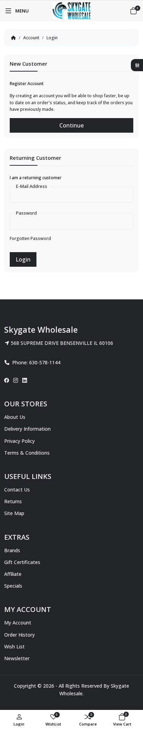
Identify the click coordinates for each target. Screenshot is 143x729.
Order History (19, 634)
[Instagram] (15, 380)
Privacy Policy (19, 441)
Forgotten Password (30, 238)
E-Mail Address (31, 186)
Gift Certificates (22, 562)
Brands (12, 550)
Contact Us (17, 489)
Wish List (14, 646)
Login (52, 38)
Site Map (14, 513)
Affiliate (13, 574)
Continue (71, 125)
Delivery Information (27, 428)
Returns (13, 501)
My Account (17, 622)
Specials (13, 585)
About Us (14, 417)
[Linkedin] (24, 380)
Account (31, 38)
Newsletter (17, 658)
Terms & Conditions (27, 452)
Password (26, 213)
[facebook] (7, 380)
